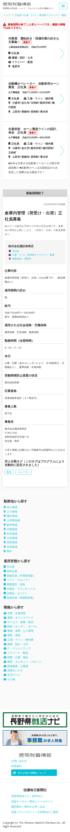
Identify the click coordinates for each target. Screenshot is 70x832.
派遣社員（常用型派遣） (21, 575)
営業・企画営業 (16, 613)
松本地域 (12, 533)
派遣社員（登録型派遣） (21, 597)
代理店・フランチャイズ (21, 588)
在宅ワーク (13, 674)
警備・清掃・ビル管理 (20, 630)
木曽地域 (12, 529)
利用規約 (16, 766)
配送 (9, 472)
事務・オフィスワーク (20, 617)
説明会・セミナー (17, 593)
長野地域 (12, 542)
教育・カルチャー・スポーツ (24, 661)
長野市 (27, 258)
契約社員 (12, 571)
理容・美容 (13, 635)
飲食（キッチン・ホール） (23, 626)
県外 (9, 551)
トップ (7, 15)
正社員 (18, 15)
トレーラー (24, 472)
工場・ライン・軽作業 (35, 15)
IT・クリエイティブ (19, 648)
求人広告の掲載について (31, 772)
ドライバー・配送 (57, 15)
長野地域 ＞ (18, 258)
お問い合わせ (19, 760)
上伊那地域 (13, 520)
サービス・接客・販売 (20, 622)
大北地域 (12, 537)
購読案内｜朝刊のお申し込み (28, 806)
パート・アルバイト (18, 579)
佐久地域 (12, 507)
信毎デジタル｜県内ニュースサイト (32, 801)
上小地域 (12, 511)
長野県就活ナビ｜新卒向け (27, 796)
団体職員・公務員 (17, 666)
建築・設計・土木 (17, 644)
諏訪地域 (12, 515)
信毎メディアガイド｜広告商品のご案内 (34, 812)
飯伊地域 (12, 524)
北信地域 (12, 546)
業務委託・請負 (16, 584)
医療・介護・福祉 (17, 657)
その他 (11, 679)
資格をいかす (15, 670)
